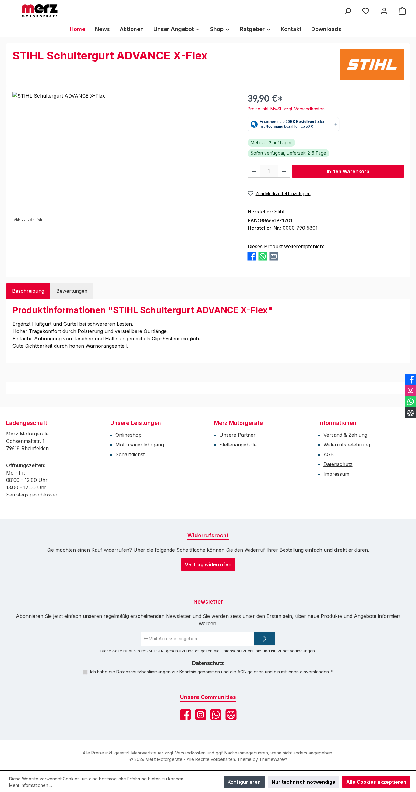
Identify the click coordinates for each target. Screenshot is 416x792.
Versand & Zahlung (345, 435)
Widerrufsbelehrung (346, 445)
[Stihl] (372, 64)
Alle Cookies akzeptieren (376, 782)
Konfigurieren (244, 782)
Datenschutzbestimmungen (143, 671)
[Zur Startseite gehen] (39, 11)
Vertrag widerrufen (208, 564)
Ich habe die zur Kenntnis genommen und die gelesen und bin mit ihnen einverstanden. (211, 671)
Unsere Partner (237, 435)
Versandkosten (190, 752)
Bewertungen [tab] (71, 291)
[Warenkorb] (402, 11)
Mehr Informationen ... (30, 785)
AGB (328, 454)
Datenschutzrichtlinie (241, 650)
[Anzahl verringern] (254, 171)
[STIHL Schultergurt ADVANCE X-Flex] (123, 157)
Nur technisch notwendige (303, 782)
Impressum (336, 474)
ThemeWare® (273, 759)
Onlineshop (128, 435)
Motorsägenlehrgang (139, 445)
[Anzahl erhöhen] (284, 171)
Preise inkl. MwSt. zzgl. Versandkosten (286, 108)
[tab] (28, 291)
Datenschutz (338, 464)
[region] (123, 157)
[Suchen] (347, 11)
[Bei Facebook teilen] (251, 256)
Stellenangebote (238, 445)
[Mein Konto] (384, 11)
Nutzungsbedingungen (293, 650)
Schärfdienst (130, 454)
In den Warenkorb (348, 171)
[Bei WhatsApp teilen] (262, 256)
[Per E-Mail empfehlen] (273, 256)
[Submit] (264, 639)
